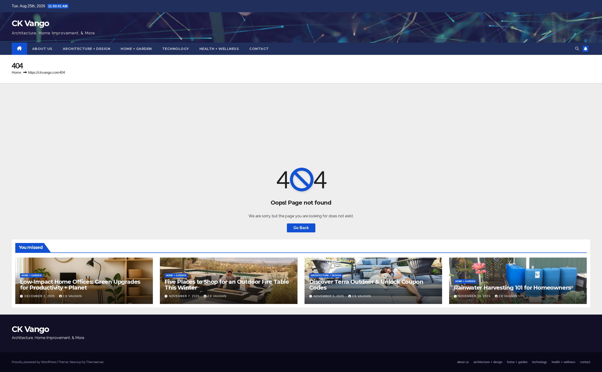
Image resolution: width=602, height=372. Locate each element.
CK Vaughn (72, 296)
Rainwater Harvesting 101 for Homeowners (512, 287)
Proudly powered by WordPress (34, 362)
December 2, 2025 (40, 296)
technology (175, 49)
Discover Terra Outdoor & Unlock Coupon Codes (366, 284)
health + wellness (219, 49)
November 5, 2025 (329, 296)
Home (16, 72)
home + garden (136, 49)
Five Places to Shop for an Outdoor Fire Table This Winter (227, 284)
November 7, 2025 (184, 296)
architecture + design (87, 49)
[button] (577, 49)
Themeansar (95, 362)
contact (259, 49)
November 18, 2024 (474, 296)
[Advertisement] (301, 118)
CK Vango (30, 23)
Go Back (301, 228)
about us (42, 49)
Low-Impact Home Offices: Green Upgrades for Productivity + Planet (80, 284)
